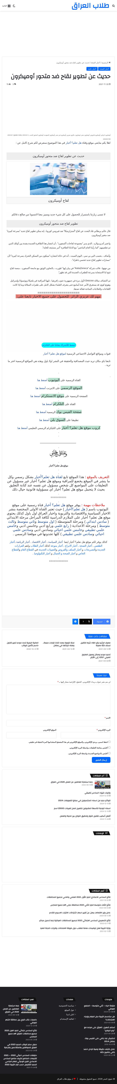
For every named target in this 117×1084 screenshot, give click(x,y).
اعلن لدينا (70, 1014)
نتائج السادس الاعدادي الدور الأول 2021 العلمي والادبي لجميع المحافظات (78, 897)
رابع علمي (62, 526)
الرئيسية (105, 62)
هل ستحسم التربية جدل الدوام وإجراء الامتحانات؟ (99, 1018)
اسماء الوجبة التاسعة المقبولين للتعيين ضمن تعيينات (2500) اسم (82, 808)
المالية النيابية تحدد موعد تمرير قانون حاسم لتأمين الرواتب (22, 644)
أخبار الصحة (95, 62)
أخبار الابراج (71, 545)
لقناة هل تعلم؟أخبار (48, 477)
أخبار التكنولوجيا (42, 553)
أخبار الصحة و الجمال (64, 553)
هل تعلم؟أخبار (75, 509)
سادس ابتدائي (96, 521)
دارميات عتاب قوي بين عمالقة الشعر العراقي (21, 1021)
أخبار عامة (92, 69)
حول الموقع (69, 1010)
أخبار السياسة (55, 542)
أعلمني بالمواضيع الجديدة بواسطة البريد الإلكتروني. (88, 753)
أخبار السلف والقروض (69, 549)
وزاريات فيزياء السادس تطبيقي (97, 793)
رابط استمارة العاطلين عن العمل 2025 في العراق (72, 782)
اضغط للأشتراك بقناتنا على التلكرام (58, 345)
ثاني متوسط (26, 521)
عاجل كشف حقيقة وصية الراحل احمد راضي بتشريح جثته (99, 1050)
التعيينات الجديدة (47, 549)
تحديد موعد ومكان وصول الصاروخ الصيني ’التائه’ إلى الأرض (96, 656)
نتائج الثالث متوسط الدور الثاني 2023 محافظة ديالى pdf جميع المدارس (80, 905)
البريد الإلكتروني (103, 730)
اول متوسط (46, 521)
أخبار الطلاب (37, 545)
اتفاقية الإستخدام (67, 1019)
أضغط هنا (42, 380)
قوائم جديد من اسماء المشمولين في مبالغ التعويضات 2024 (84, 800)
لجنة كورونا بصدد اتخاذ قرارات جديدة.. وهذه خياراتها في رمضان (58, 644)
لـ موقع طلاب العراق (65, 1079)
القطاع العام (27, 549)
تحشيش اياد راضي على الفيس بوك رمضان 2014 (100, 1040)
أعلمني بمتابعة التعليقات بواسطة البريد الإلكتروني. (88, 748)
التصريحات (89, 549)
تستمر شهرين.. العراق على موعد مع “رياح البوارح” (99, 1029)
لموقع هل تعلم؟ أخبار (54, 353)
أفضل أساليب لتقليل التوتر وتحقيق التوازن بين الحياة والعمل (85, 816)
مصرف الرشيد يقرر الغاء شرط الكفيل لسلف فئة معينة (95, 644)
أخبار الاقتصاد (39, 542)
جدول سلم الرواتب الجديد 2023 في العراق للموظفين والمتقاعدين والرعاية (20, 1046)
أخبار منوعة (57, 545)
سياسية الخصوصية (66, 1005)
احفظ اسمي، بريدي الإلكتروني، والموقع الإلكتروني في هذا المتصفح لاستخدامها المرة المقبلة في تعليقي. (68, 742)
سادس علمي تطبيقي (77, 534)
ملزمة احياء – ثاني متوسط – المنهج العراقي (99, 1007)
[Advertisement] (58, 34)
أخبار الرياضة (23, 542)
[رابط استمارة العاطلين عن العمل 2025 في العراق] (102, 784)
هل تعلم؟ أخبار (74, 142)
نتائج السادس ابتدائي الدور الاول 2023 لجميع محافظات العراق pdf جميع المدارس (21, 1034)
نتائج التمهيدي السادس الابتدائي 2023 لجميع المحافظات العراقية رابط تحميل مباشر (74, 920)
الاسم (107, 718)
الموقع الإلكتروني (49, 730)
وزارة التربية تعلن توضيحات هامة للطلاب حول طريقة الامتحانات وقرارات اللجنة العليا (75, 928)
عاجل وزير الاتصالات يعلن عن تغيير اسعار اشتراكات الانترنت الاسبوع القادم (79, 913)
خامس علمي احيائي (68, 530)
